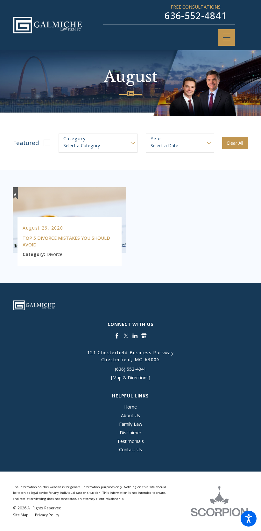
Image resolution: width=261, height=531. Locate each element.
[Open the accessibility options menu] (249, 519)
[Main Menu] (226, 37)
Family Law (130, 424)
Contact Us (130, 449)
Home (130, 407)
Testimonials (130, 441)
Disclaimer (130, 433)
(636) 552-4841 (130, 369)
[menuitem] (130, 407)
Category (74, 138)
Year (156, 138)
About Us (130, 415)
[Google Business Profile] (144, 336)
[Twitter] (126, 336)
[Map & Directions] (130, 378)
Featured (26, 143)
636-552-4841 (196, 15)
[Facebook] (117, 336)
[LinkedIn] (135, 336)
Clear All (235, 143)
